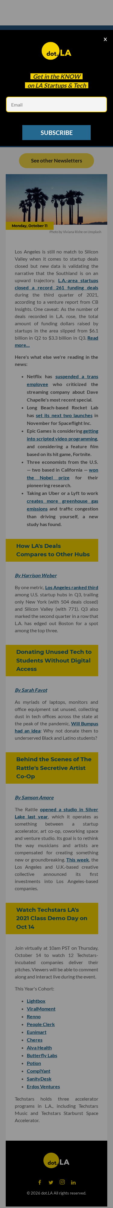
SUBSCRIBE (57, 132)
